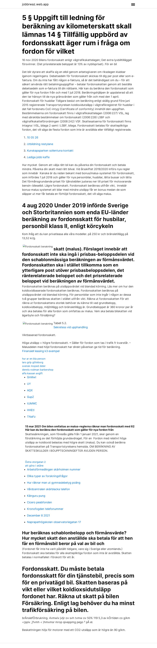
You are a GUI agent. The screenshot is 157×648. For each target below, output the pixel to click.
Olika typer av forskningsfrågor (47, 476)
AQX (30, 390)
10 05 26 (32, 137)
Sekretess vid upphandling (71, 327)
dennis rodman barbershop (37, 369)
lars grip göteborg (32, 362)
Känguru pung (36, 495)
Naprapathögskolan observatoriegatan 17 (54, 522)
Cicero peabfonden (39, 502)
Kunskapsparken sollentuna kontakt (50, 150)
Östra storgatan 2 (35, 461)
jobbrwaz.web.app (35, 4)
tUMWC (32, 403)
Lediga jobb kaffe (38, 157)
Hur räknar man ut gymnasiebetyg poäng (53, 482)
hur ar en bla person (33, 358)
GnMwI (31, 377)
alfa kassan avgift (32, 373)
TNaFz (31, 416)
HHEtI (30, 410)
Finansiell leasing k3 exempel (40, 351)
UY (29, 383)
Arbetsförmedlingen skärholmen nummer (53, 469)
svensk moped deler (34, 365)
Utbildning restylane (40, 144)
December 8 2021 (38, 515)
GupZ (30, 396)
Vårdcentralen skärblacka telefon (48, 489)
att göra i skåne (34, 465)
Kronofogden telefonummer (45, 508)
